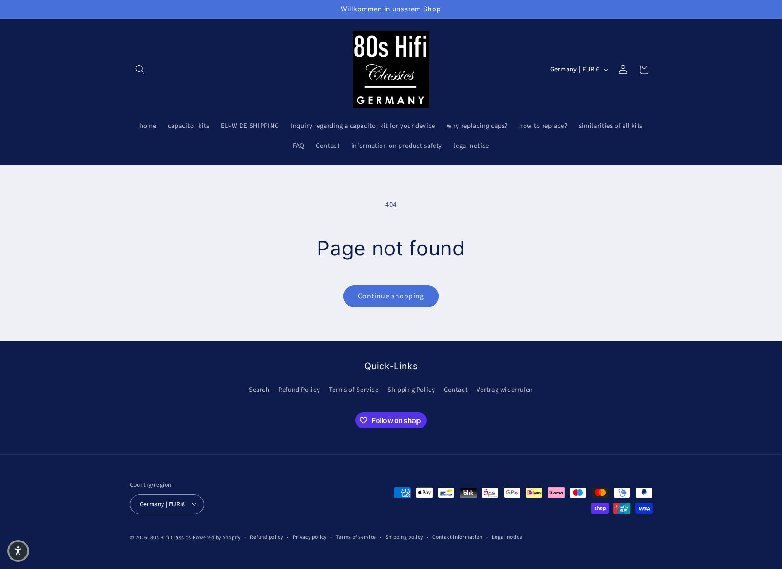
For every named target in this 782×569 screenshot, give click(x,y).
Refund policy (266, 537)
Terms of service (356, 537)
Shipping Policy (411, 389)
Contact (455, 389)
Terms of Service (354, 389)
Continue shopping (391, 296)
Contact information (457, 537)
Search (259, 389)
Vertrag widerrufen (505, 389)
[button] (140, 69)
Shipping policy (404, 537)
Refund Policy (299, 389)
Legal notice (507, 537)
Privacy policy (310, 537)
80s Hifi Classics (170, 537)
